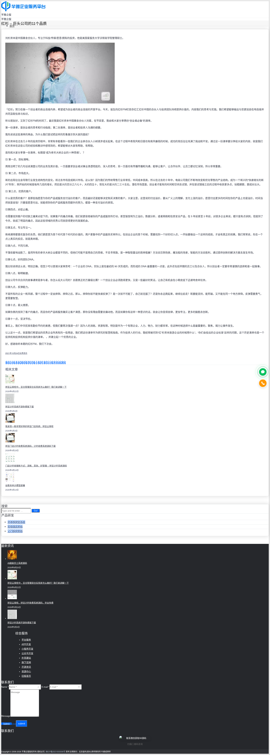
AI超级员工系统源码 (17, 563)
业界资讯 (23, 353)
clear (14, 724)
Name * (5, 687)
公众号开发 (27, 653)
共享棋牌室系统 (16, 522)
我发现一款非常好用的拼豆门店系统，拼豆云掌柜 (29, 426)
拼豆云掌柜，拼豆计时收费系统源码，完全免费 (30, 603)
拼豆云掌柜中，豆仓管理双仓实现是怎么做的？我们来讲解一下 (36, 387)
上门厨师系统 (15, 531)
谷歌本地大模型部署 (15, 485)
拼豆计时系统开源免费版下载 (19, 406)
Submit (6, 723)
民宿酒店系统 (15, 526)
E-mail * (45, 687)
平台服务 (26, 639)
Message (5, 716)
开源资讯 (26, 667)
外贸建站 (26, 658)
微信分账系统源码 (15, 362)
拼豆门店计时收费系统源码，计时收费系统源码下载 (30, 446)
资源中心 (26, 671)
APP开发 (26, 644)
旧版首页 (26, 676)
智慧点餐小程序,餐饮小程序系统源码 (45, 362)
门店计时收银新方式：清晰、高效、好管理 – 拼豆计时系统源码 (36, 465)
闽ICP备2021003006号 (55, 751)
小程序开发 (27, 648)
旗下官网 (26, 662)
